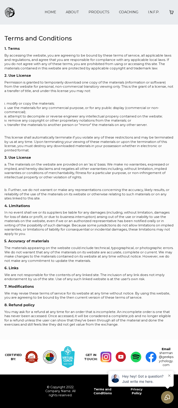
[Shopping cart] (171, 12)
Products (99, 12)
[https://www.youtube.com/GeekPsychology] (121, 357)
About (72, 12)
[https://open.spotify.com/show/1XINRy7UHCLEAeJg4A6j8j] (136, 357)
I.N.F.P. (153, 12)
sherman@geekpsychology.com (166, 359)
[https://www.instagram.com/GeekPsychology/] (106, 357)
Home (50, 12)
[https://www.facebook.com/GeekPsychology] (151, 357)
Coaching (128, 12)
